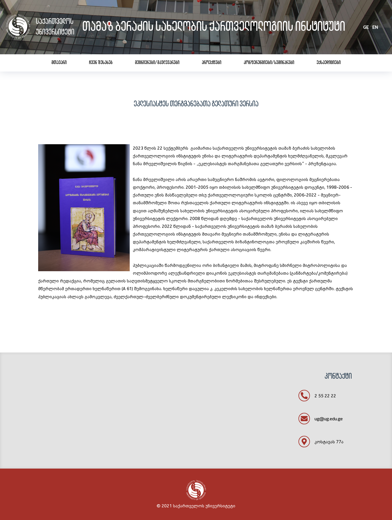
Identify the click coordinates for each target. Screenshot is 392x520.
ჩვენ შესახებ (100, 63)
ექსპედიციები (329, 63)
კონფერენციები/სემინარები (269, 63)
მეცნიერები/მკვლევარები (157, 63)
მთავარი (59, 63)
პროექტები (211, 63)
